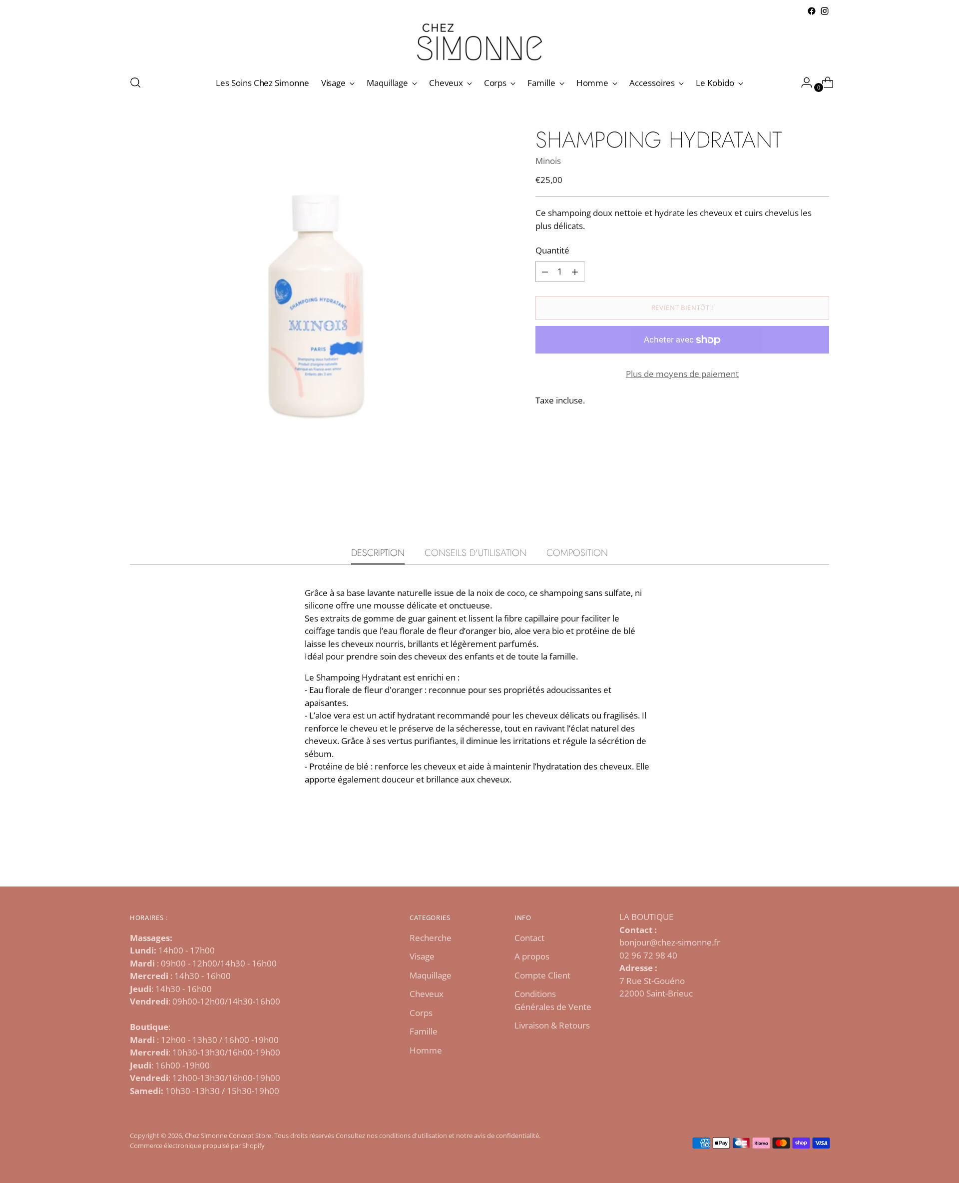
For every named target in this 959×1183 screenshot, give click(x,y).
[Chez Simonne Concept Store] (479, 42)
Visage (422, 956)
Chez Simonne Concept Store (228, 1135)
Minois (548, 160)
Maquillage (431, 975)
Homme (426, 1050)
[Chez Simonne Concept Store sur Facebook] (811, 11)
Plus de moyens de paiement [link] (682, 374)
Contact (529, 938)
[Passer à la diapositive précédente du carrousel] (797, 852)
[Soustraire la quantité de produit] (575, 272)
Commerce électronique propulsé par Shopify (197, 1145)
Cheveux (427, 994)
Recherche (431, 938)
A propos (531, 956)
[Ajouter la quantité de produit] (545, 272)
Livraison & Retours (552, 1025)
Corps (421, 1012)
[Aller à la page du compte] (803, 82)
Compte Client (542, 975)
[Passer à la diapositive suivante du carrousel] (820, 852)
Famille (424, 1031)
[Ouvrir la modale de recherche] (135, 82)
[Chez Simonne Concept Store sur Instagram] (824, 11)
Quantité (552, 250)
